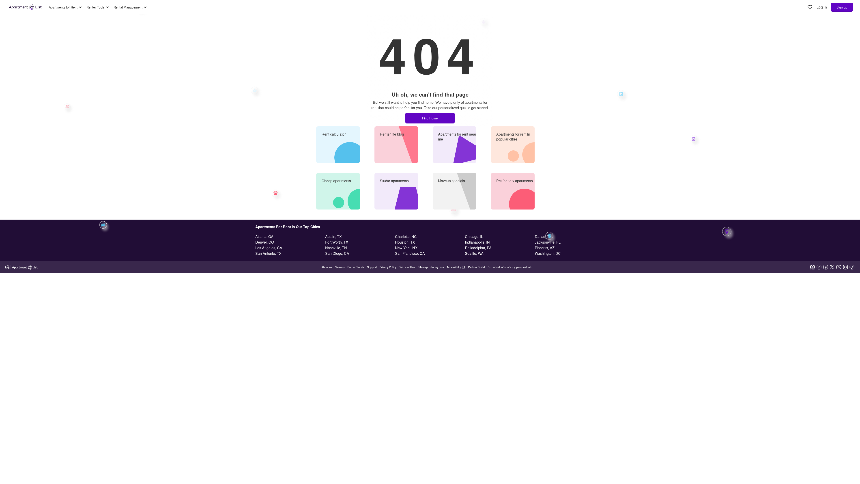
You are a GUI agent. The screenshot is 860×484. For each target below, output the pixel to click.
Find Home (430, 118)
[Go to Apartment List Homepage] (25, 7)
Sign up (841, 7)
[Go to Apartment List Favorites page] (809, 7)
